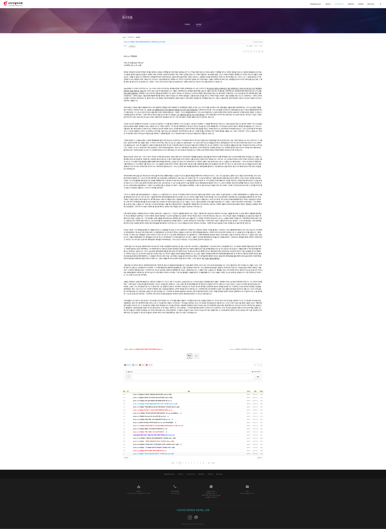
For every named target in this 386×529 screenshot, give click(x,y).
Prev (172, 463)
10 (203, 463)
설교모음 (198, 24)
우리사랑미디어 (339, 4)
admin (125, 46)
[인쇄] (262, 51)
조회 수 (261, 391)
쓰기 (260, 457)
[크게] (248, 51)
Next (213, 463)
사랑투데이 (351, 4)
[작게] (251, 51)
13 (209, 463)
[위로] (254, 51)
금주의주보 (370, 4)
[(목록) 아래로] (256, 51)
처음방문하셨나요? (315, 4)
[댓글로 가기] (259, 51)
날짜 (255, 391)
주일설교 (187, 24)
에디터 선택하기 (257, 371)
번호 (124, 391)
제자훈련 (360, 4)
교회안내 (327, 4)
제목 (189, 391)
